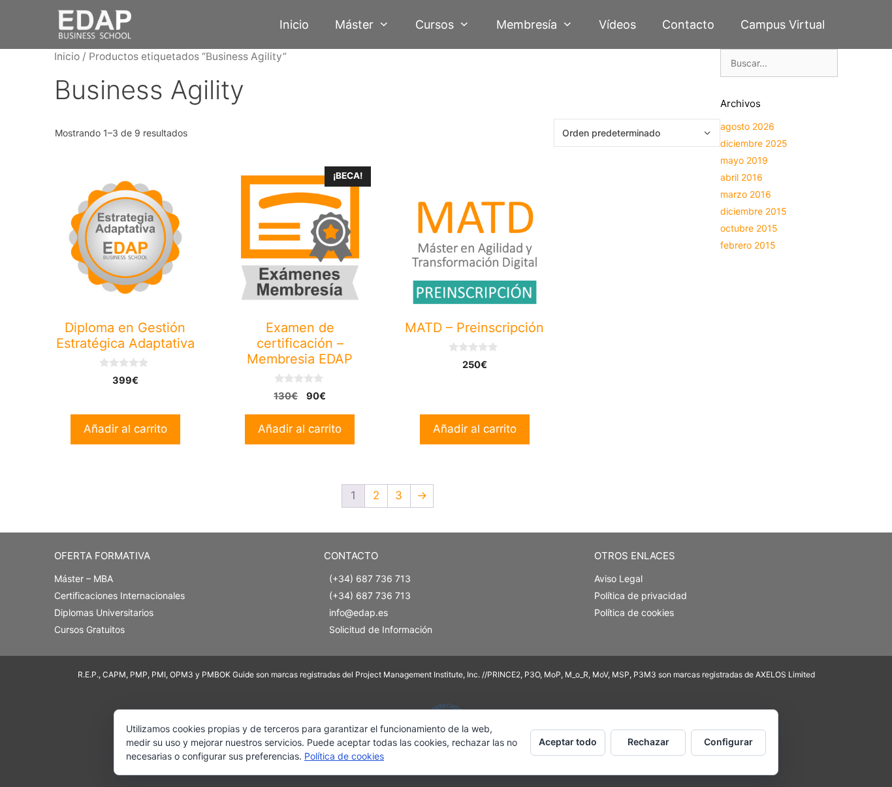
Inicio (294, 24)
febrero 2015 (748, 245)
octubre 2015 (749, 228)
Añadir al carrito (125, 428)
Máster (354, 24)
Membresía (526, 24)
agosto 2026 (747, 126)
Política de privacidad (640, 595)
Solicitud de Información (380, 629)
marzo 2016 (745, 194)
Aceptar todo (568, 741)
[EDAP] (97, 24)
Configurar (728, 741)
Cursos (434, 24)
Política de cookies (634, 612)
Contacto (688, 24)
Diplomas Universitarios (103, 612)
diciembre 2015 (753, 211)
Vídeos (617, 24)
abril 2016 (741, 177)
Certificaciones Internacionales (119, 595)
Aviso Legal (618, 578)
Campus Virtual (783, 24)
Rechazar (648, 741)
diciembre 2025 (754, 143)
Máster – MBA (83, 578)
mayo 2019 (744, 160)
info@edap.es (358, 612)
